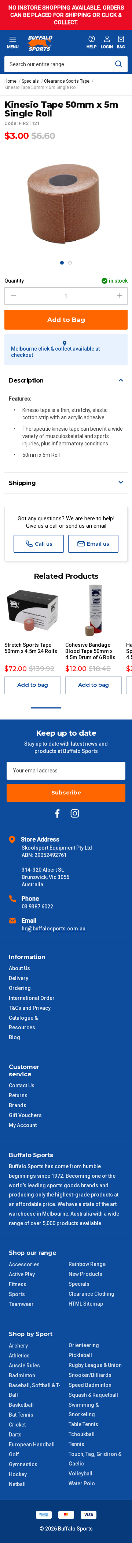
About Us (19, 968)
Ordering (20, 988)
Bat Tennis (21, 1415)
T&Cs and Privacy (30, 1008)
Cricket (17, 1425)
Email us (97, 544)
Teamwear (21, 1304)
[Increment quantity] (120, 296)
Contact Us (21, 1085)
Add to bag (32, 684)
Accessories (24, 1264)
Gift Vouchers (25, 1115)
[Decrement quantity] (12, 296)
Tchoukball (82, 1434)
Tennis (76, 1444)
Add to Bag (66, 319)
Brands (17, 1105)
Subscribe (66, 792)
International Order (32, 998)
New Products (85, 1274)
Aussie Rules (24, 1365)
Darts (15, 1435)
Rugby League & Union (95, 1365)
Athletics (19, 1356)
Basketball (21, 1405)
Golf (14, 1454)
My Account (23, 1125)
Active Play (22, 1274)
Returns (18, 1095)
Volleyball (80, 1473)
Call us (42, 544)
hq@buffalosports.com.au (53, 929)
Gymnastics (23, 1464)
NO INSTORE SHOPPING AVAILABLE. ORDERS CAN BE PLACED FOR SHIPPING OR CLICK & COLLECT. (66, 15)
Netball (17, 1484)
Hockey (18, 1474)
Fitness (17, 1284)
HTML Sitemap (86, 1304)
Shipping (22, 483)
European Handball (32, 1444)
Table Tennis (83, 1424)
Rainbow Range (87, 1264)
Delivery (18, 978)
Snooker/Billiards (90, 1375)
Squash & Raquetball (93, 1395)
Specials (79, 1284)
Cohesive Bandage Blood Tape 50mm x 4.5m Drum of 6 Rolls (90, 651)
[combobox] (66, 64)
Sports (17, 1294)
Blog (14, 1037)
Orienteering (84, 1345)
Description (26, 380)
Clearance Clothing (91, 1294)
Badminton (22, 1375)
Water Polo (82, 1483)
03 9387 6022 (37, 906)
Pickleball (80, 1355)
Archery (18, 1346)
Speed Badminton (90, 1385)
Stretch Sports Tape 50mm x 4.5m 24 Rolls (30, 648)
